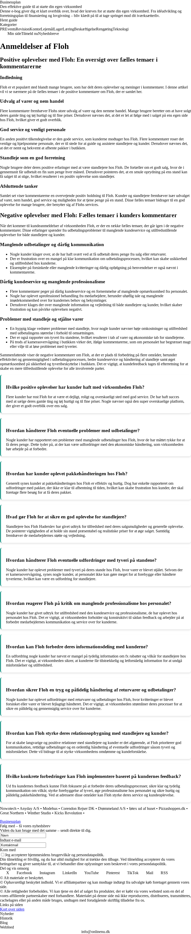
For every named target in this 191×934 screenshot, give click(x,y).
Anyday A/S (29, 808)
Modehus (50, 808)
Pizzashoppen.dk (172, 808)
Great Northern (12, 813)
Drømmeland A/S (112, 808)
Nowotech (8, 808)
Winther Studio (39, 813)
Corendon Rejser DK (78, 808)
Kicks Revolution (68, 813)
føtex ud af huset (142, 808)
